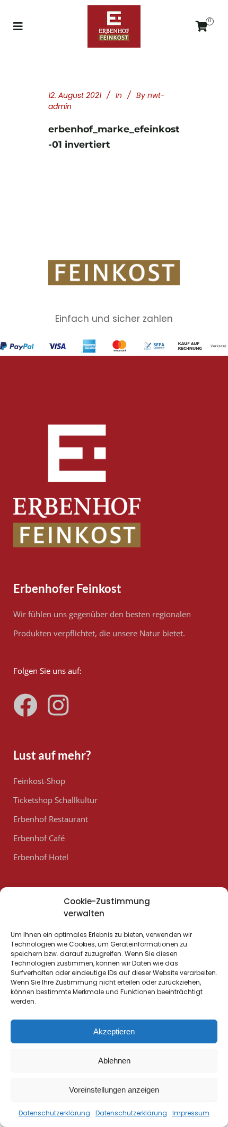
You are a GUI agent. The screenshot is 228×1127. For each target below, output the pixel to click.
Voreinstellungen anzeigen (114, 1089)
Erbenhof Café (39, 838)
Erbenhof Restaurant (50, 819)
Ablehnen (114, 1060)
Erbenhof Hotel (40, 857)
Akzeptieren (114, 1031)
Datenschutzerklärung (54, 1112)
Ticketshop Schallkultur (55, 800)
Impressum (190, 1112)
